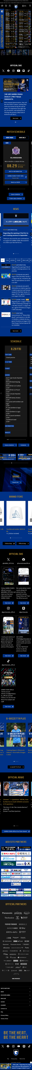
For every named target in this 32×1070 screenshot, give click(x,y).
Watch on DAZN (15, 182)
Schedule (23, 445)
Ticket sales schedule (15, 198)
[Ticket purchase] (2, 5)
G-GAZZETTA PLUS (15, 767)
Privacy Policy (4, 1015)
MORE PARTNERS (16, 978)
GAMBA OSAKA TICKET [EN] (15, 177)
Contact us (4, 1008)
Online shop (8, 543)
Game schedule (15, 194)
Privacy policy (14, 1058)
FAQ (2, 1012)
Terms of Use (4, 1018)
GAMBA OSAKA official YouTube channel (15, 831)
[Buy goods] (6, 5)
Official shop (22, 543)
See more (15, 118)
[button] (31, 28)
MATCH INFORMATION (15, 171)
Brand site (15, 482)
